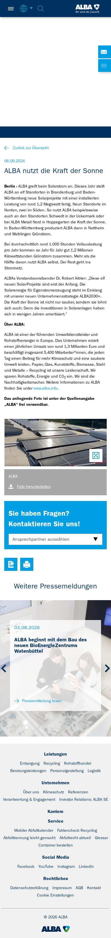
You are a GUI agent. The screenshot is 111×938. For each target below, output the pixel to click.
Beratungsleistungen (28, 770)
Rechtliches (55, 878)
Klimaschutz (53, 792)
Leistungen (55, 754)
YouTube (46, 866)
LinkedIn (86, 866)
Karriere (55, 811)
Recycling (52, 763)
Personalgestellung (67, 770)
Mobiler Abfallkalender (33, 830)
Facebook (25, 866)
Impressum (62, 887)
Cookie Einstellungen (55, 895)
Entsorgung (30, 763)
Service (55, 821)
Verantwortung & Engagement (29, 799)
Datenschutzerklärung (29, 887)
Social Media (55, 857)
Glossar (101, 837)
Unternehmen (55, 782)
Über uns (31, 792)
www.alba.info (45, 388)
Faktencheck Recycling (77, 830)
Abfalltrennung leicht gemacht (29, 837)
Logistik (94, 770)
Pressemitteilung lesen (41, 700)
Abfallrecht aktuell (75, 837)
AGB (79, 887)
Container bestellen (55, 845)
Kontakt (94, 887)
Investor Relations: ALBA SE (83, 799)
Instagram (66, 866)
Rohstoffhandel (77, 763)
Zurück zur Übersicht (31, 147)
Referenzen (78, 792)
